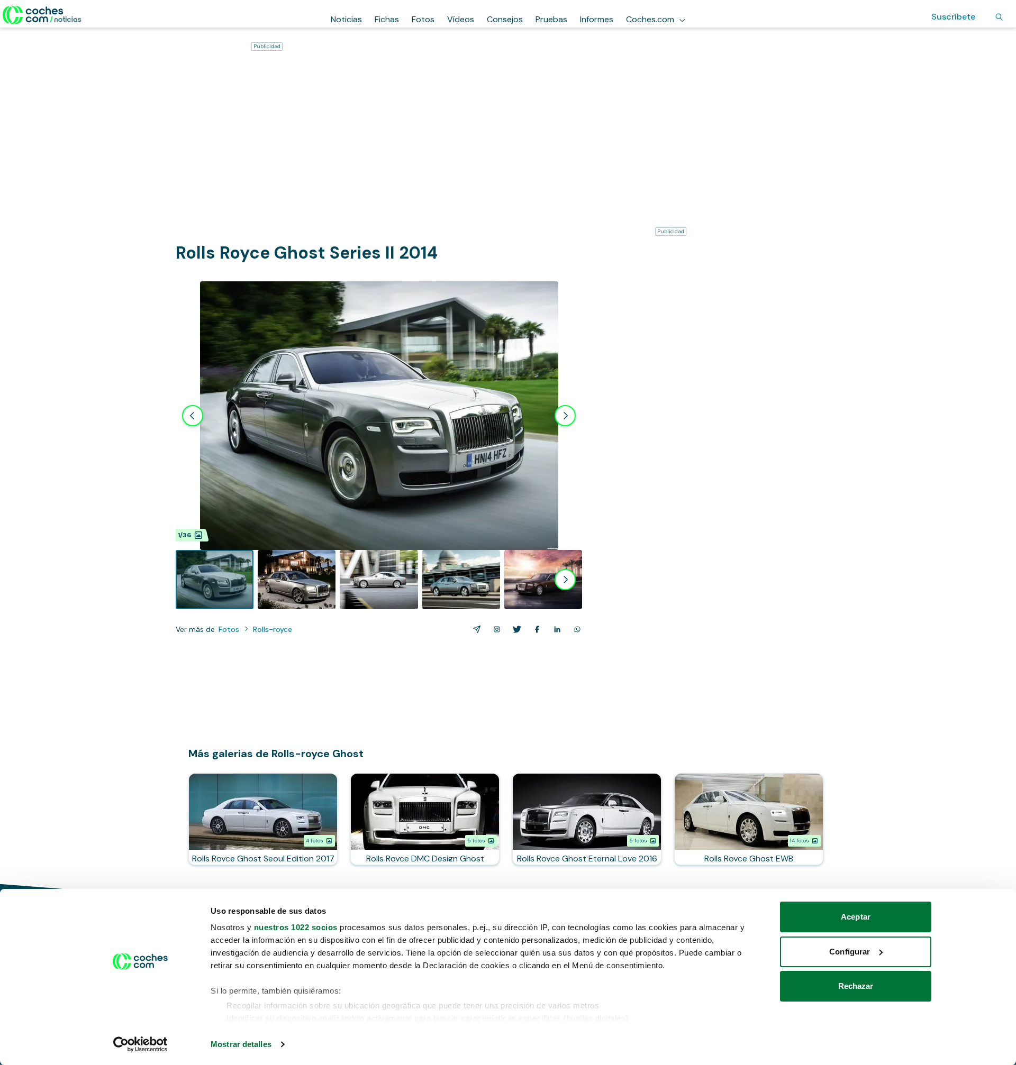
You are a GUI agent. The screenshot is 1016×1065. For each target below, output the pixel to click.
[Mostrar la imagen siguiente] (565, 415)
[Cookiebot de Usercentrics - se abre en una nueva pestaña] (140, 1044)
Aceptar (855, 916)
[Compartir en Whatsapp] (575, 629)
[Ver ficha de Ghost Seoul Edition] (263, 819)
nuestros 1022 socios (296, 927)
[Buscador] (999, 16)
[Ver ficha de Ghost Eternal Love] (587, 819)
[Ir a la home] (42, 15)
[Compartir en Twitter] (515, 629)
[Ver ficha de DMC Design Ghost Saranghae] (425, 819)
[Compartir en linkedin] (555, 629)
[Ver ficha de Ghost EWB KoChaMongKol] (749, 819)
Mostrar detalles (241, 1044)
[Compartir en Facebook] (535, 629)
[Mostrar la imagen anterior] (192, 415)
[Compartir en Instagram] (495, 629)
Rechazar (856, 985)
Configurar (849, 951)
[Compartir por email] (475, 629)
